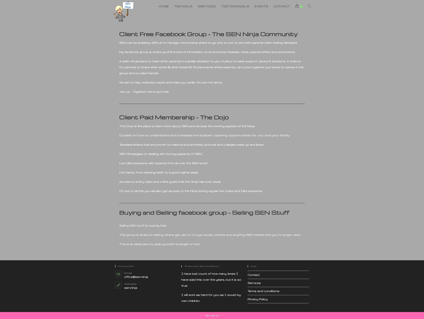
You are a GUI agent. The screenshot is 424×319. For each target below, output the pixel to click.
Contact (254, 274)
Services (254, 282)
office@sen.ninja (136, 276)
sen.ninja (130, 287)
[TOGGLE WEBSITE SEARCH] (309, 6)
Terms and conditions (263, 291)
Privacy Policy (257, 299)
